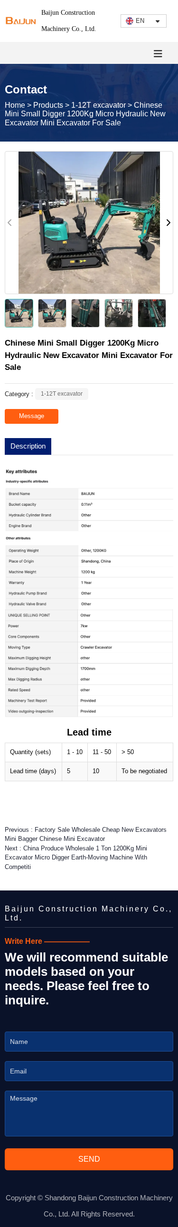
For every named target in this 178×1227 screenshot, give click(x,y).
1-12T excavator (98, 105)
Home (16, 105)
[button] (168, 222)
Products (48, 105)
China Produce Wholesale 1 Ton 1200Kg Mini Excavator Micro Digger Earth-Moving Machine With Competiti (76, 857)
